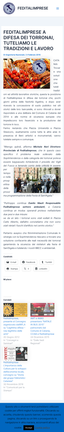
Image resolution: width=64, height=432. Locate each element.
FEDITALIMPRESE (33, 8)
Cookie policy (42, 427)
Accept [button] (28, 427)
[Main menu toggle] (57, 8)
